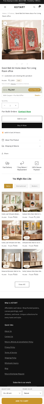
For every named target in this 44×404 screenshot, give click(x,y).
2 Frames (11, 13)
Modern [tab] (35, 186)
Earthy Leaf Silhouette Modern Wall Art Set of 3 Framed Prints (11, 214)
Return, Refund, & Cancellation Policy (19, 342)
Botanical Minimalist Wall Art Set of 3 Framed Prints (11, 271)
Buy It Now (22, 125)
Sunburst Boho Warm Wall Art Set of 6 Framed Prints (32, 214)
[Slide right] (27, 63)
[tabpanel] (22, 239)
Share (6, 153)
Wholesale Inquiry (11, 363)
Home (4, 13)
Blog (6, 368)
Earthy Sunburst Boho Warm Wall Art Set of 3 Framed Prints (32, 271)
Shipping (13, 83)
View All (22, 284)
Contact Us (9, 336)
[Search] (34, 7)
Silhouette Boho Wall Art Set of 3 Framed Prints (32, 243)
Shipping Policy (10, 358)
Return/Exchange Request (14, 374)
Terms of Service (11, 352)
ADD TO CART (22, 401)
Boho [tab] (8, 186)
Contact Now (24, 111)
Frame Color (27, 389)
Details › (38, 95)
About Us (8, 331)
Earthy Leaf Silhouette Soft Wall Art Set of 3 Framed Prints (11, 243)
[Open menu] (5, 7)
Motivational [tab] (21, 186)
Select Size (6, 389)
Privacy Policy (10, 347)
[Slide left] (16, 63)
